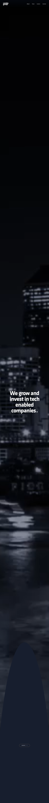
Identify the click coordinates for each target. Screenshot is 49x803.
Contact (44, 4)
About (28, 4)
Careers (38, 4)
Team (33, 4)
